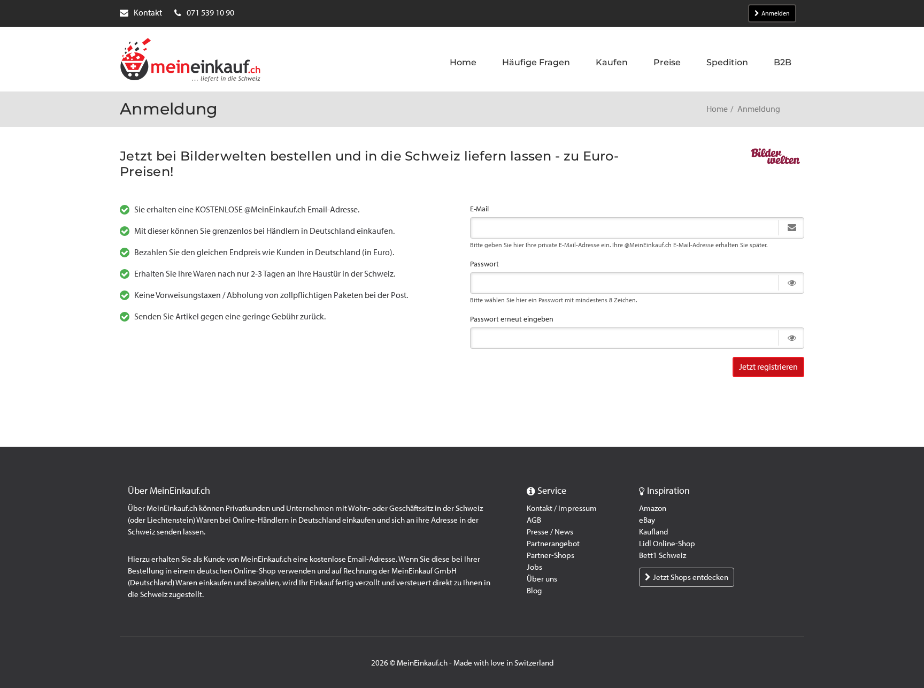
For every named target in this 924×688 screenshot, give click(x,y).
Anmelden (775, 13)
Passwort (484, 264)
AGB (534, 520)
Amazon (652, 508)
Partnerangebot (553, 543)
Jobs (534, 567)
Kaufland (653, 532)
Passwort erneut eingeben (511, 319)
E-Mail (479, 208)
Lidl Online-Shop (667, 543)
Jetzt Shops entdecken (690, 577)
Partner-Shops (550, 555)
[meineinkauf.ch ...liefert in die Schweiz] (190, 61)
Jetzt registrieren (768, 367)
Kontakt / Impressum (562, 508)
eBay (647, 520)
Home (717, 109)
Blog (534, 590)
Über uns (542, 579)
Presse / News (550, 532)
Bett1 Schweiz (662, 555)
